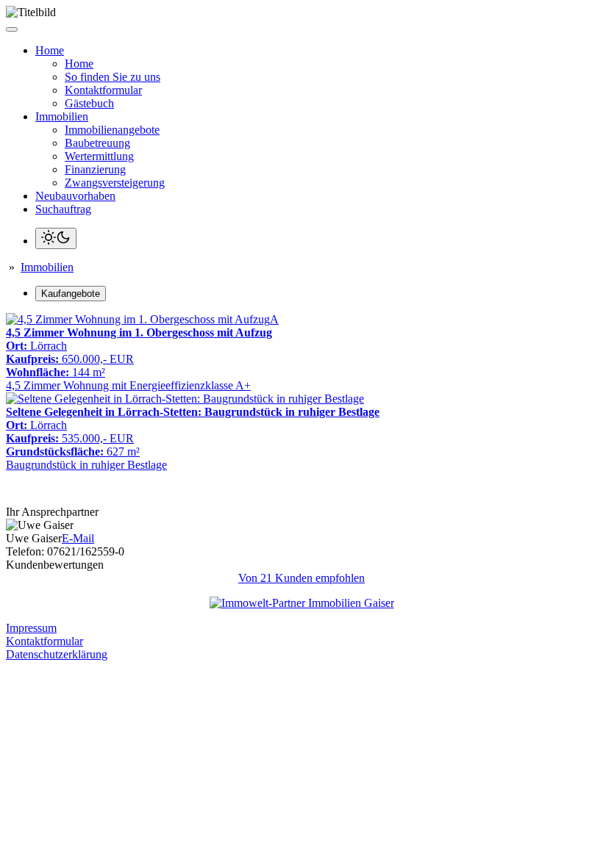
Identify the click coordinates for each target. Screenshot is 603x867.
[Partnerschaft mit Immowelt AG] (302, 603)
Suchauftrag (63, 209)
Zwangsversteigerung (115, 182)
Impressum (31, 628)
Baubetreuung (97, 143)
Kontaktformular (103, 90)
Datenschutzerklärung (56, 654)
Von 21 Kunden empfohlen (301, 578)
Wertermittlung (99, 156)
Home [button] (49, 50)
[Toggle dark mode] (55, 238)
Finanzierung (95, 169)
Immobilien (47, 267)
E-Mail (78, 538)
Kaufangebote (70, 293)
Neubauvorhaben (75, 196)
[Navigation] (12, 29)
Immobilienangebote (112, 129)
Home (79, 63)
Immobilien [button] (61, 116)
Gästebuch (89, 103)
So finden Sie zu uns (112, 77)
